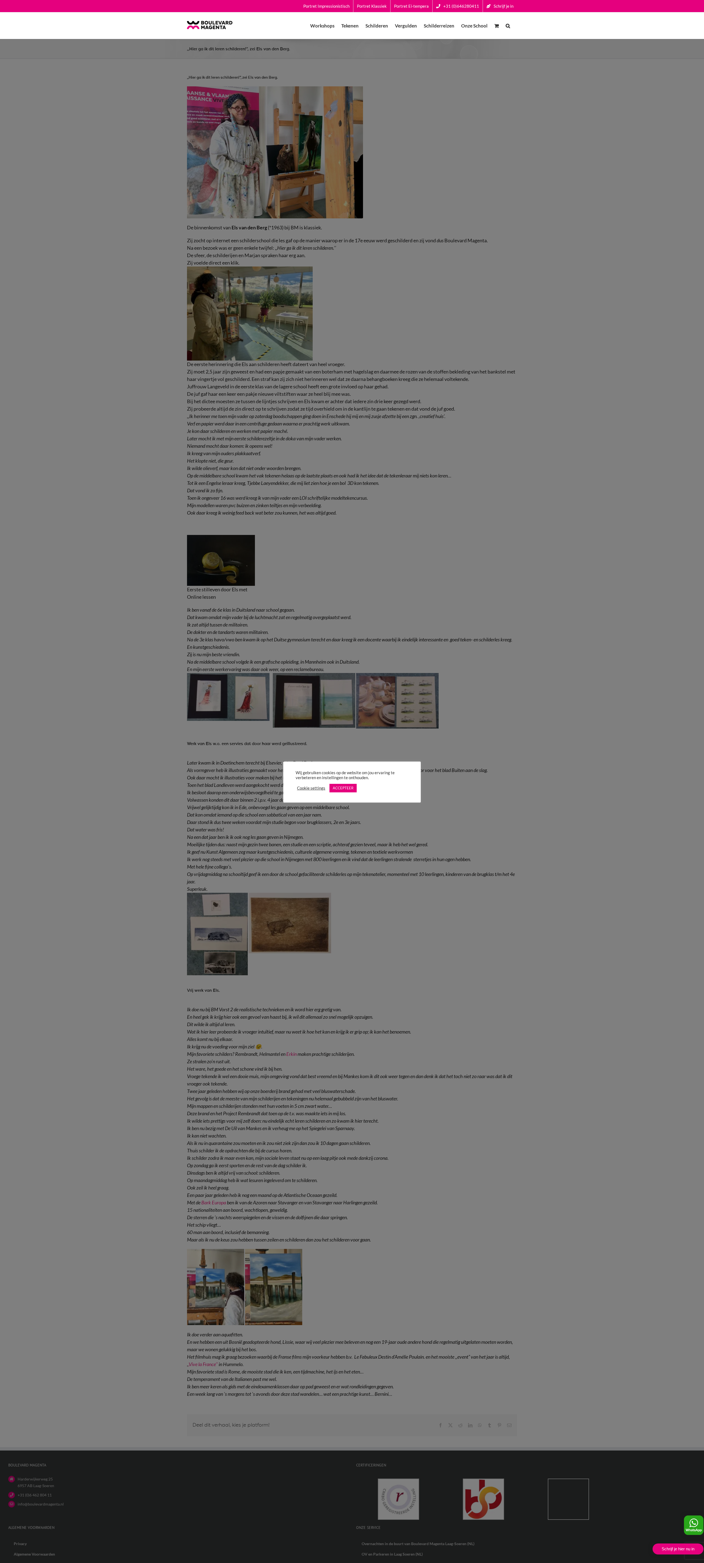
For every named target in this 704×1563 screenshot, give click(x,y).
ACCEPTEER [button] (343, 788)
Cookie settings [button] (311, 788)
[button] (508, 25)
